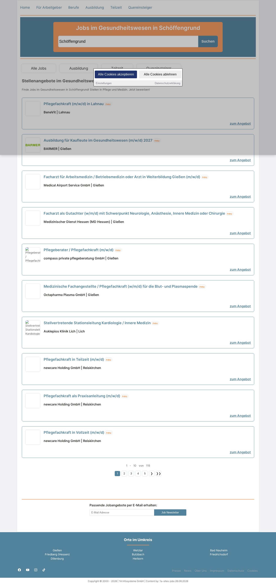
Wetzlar (138, 550)
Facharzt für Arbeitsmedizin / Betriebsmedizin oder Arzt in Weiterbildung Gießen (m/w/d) (125, 177)
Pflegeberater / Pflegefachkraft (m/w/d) (82, 250)
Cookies (252, 570)
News (187, 570)
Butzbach (138, 554)
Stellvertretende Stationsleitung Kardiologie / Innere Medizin (101, 323)
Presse (176, 570)
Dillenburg (57, 558)
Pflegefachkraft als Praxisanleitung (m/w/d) (85, 396)
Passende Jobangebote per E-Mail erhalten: (123, 505)
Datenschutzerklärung (167, 83)
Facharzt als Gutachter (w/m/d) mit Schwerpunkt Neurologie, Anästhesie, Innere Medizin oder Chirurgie (138, 213)
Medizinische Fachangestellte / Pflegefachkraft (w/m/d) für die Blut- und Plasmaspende (124, 286)
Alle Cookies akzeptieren (116, 74)
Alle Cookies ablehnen (160, 74)
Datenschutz (236, 570)
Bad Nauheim (219, 550)
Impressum (217, 570)
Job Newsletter (170, 512)
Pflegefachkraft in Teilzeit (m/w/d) (77, 359)
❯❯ (158, 473)
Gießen (57, 550)
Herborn (138, 558)
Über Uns (201, 570)
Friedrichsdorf (219, 554)
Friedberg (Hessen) (57, 554)
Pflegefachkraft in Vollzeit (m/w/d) (77, 432)
